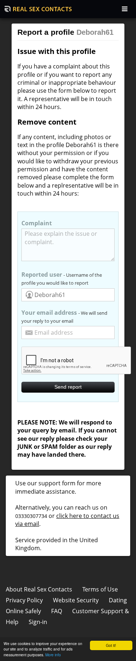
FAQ (56, 611)
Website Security (76, 600)
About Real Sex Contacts (39, 589)
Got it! (111, 645)
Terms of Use (100, 589)
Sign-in (38, 622)
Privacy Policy (24, 600)
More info (53, 654)
